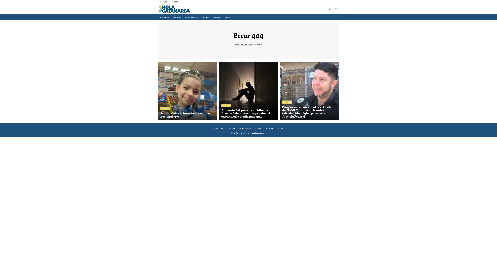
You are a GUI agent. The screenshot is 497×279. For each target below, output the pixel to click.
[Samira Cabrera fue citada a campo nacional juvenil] (187, 91)
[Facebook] (336, 9)
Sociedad (165, 108)
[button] (328, 8)
